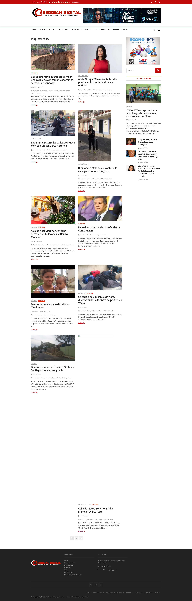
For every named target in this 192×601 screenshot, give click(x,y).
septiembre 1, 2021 (85, 90)
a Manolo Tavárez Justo (87, 519)
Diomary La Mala (98, 179)
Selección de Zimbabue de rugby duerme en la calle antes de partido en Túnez (100, 300)
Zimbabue (112, 311)
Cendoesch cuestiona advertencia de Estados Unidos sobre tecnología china (148, 155)
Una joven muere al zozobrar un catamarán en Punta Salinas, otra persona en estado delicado (149, 171)
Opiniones (86, 30)
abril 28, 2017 (36, 374)
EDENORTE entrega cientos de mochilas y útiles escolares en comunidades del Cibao (141, 113)
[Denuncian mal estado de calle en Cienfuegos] (53, 281)
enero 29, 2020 (37, 241)
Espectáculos (62, 30)
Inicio (34, 30)
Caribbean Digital (37, 597)
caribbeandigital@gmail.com (110, 570)
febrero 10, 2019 (37, 311)
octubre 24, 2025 (37, 87)
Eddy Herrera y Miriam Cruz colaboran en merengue (147, 142)
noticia (109, 90)
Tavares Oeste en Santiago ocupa (61, 378)
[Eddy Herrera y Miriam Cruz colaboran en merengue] (131, 141)
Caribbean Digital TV (119, 30)
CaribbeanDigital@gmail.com (60, 2)
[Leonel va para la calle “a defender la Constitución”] (100, 208)
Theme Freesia (56, 597)
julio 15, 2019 (83, 235)
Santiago (65, 90)
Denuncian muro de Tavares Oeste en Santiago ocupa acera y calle (52, 368)
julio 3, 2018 (83, 307)
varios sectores (40, 93)
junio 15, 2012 (83, 516)
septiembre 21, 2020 (38, 150)
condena (58, 245)
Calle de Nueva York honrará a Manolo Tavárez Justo (95, 510)
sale (110, 179)
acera (34, 378)
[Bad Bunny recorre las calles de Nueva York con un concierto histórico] (53, 123)
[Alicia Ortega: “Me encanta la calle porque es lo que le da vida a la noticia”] (100, 58)
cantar (91, 179)
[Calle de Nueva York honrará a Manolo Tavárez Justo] (100, 418)
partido (86, 311)
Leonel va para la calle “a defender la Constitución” (99, 229)
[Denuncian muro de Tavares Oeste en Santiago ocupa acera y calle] (53, 348)
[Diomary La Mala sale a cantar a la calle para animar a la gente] (100, 135)
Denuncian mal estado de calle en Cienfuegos (50, 305)
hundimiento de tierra (55, 90)
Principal (34, 73)
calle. (34, 90)
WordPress (65, 597)
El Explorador (99, 30)
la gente (106, 179)
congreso (98, 235)
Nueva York (63, 150)
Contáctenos (76, 2)
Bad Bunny (52, 150)
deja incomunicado (42, 90)
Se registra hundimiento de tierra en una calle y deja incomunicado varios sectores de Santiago (52, 80)
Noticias (34, 227)
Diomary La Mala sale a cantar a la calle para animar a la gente (97, 169)
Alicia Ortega (99, 90)
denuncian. (44, 378)
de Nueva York (103, 519)
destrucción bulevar (68, 245)
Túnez (106, 311)
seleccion (101, 311)
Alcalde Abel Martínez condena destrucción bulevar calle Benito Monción (49, 234)
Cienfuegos (40, 315)
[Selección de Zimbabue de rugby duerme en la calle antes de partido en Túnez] (100, 277)
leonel (104, 235)
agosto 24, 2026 (132, 120)
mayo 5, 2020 (83, 175)
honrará (110, 519)
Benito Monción (47, 245)
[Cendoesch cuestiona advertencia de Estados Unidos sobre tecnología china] (131, 153)
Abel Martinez (37, 245)
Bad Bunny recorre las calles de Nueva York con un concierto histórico (53, 144)
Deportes (75, 30)
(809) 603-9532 (105, 566)
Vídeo (48, 311)
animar (82, 179)
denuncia (47, 315)
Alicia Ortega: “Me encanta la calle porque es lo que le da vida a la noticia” (97, 82)
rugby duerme (93, 311)
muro (49, 378)
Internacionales (47, 30)
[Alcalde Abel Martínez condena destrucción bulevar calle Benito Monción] (53, 210)
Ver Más (37, 105)
